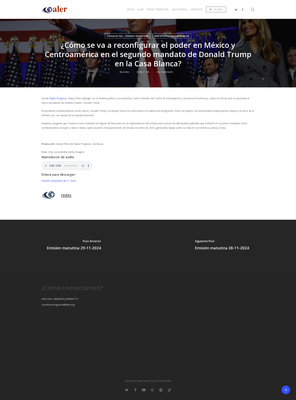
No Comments (165, 72)
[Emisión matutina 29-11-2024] (74, 245)
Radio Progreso (58, 98)
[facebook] (242, 9)
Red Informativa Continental (171, 36)
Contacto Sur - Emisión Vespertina (127, 36)
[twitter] (236, 9)
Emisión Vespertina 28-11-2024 (58, 180)
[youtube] (143, 389)
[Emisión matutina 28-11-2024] (222, 245)
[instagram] (152, 389)
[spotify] (160, 389)
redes (126, 72)
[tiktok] (169, 389)
